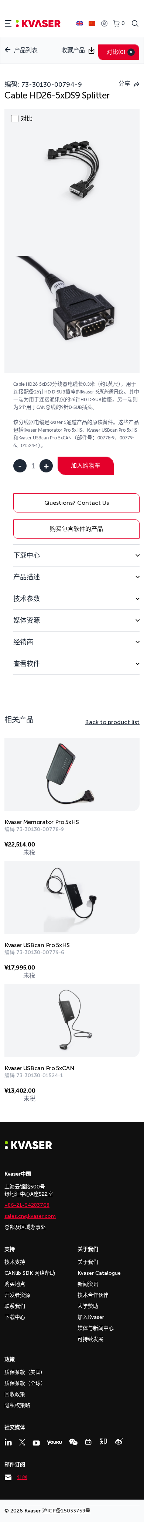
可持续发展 (90, 1339)
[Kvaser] (28, 1147)
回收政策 (14, 1394)
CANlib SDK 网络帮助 (29, 1273)
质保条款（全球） (25, 1383)
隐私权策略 (17, 1405)
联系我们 (14, 1306)
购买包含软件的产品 (76, 528)
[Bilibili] (88, 1442)
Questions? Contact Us (76, 502)
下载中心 (14, 1317)
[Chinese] (92, 23)
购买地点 (14, 1284)
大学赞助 (88, 1306)
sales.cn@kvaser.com (30, 1216)
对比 (116, 51)
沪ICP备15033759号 (66, 1511)
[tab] (76, 555)
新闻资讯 (88, 1284)
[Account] (104, 23)
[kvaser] (38, 23)
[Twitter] (22, 1442)
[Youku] (54, 1443)
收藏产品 (73, 50)
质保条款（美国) (23, 1372)
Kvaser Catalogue (99, 1273)
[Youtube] (36, 1443)
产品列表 (26, 50)
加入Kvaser (91, 1317)
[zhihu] (103, 1441)
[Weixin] (73, 1442)
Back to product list (112, 722)
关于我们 (88, 1262)
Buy (126, 846)
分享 (124, 83)
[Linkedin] (8, 1442)
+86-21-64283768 (26, 1205)
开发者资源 (17, 1295)
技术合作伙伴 (93, 1295)
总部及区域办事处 (25, 1227)
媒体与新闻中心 (96, 1328)
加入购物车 (85, 465)
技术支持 (14, 1262)
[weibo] (119, 1441)
